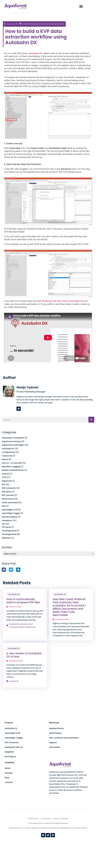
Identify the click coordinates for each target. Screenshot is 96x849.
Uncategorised (9, 530)
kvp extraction (59, 24)
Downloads (54, 747)
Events (5, 459)
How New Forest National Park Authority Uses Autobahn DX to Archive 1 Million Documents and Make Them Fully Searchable (69, 607)
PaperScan (7, 481)
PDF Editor (6, 491)
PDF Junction (8, 495)
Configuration (8, 452)
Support (53, 742)
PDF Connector (9, 488)
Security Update (9, 517)
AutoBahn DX (14, 624)
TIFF (3, 524)
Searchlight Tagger (11, 513)
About (8, 768)
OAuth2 (5, 473)
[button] (81, 6)
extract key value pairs (44, 24)
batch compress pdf (28, 627)
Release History (56, 728)
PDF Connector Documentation (64, 737)
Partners (9, 773)
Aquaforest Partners (11, 441)
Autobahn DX (35, 53)
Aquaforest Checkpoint (13, 437)
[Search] (91, 420)
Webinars (6, 538)
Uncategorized (9, 534)
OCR (4, 477)
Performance (8, 499)
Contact (9, 782)
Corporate (7, 455)
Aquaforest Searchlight (13, 445)
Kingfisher (9, 752)
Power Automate (10, 502)
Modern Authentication (13, 470)
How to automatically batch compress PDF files (23, 600)
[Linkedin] (19, 409)
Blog (7, 777)
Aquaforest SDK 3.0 (14, 747)
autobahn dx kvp (28, 24)
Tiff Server (6, 527)
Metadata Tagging (11, 466)
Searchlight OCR (9, 509)
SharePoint (7, 520)
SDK (3, 506)
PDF (3, 484)
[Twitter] (48, 835)
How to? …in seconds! (12, 463)
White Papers (55, 733)
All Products (10, 756)
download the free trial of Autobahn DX (62, 301)
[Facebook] (43, 835)
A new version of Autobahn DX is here (24, 654)
